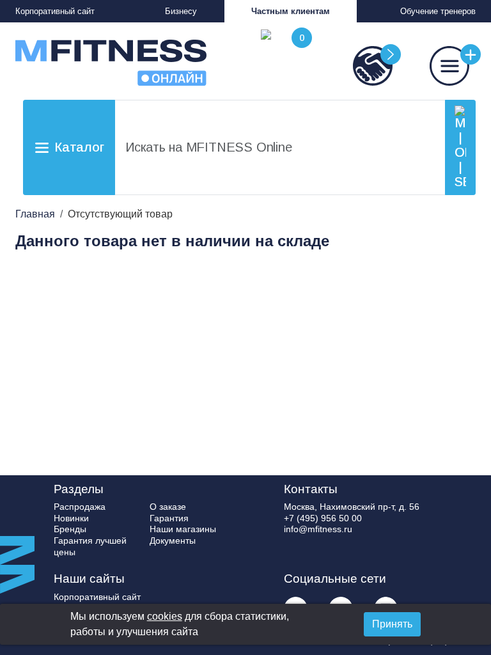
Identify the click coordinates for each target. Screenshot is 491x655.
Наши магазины (183, 529)
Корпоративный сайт (55, 11)
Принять (392, 624)
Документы (173, 540)
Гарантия (169, 518)
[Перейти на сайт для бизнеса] (360, 66)
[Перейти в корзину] (284, 57)
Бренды (70, 529)
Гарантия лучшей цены (90, 546)
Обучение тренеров (438, 11)
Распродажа (79, 506)
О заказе (168, 506)
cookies (164, 616)
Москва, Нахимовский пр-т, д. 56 (351, 506)
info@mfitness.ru (318, 529)
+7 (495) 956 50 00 (323, 518)
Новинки (71, 518)
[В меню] (437, 66)
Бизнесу (181, 11)
